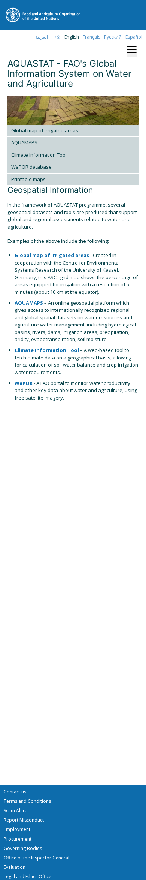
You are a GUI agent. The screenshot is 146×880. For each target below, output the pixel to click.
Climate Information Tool (39, 154)
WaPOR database (31, 166)
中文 (56, 37)
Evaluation (14, 867)
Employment (17, 829)
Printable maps (28, 179)
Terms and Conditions (27, 801)
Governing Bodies (23, 848)
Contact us (15, 792)
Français (91, 37)
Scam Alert (15, 810)
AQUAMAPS (24, 142)
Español (133, 37)
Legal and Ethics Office (27, 876)
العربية (42, 37)
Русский (113, 37)
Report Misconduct (24, 820)
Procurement (17, 839)
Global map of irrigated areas (44, 130)
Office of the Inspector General (36, 858)
